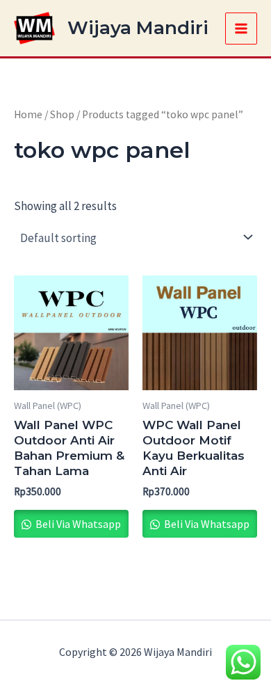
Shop (62, 114)
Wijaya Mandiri (137, 28)
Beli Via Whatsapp (77, 524)
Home (28, 114)
